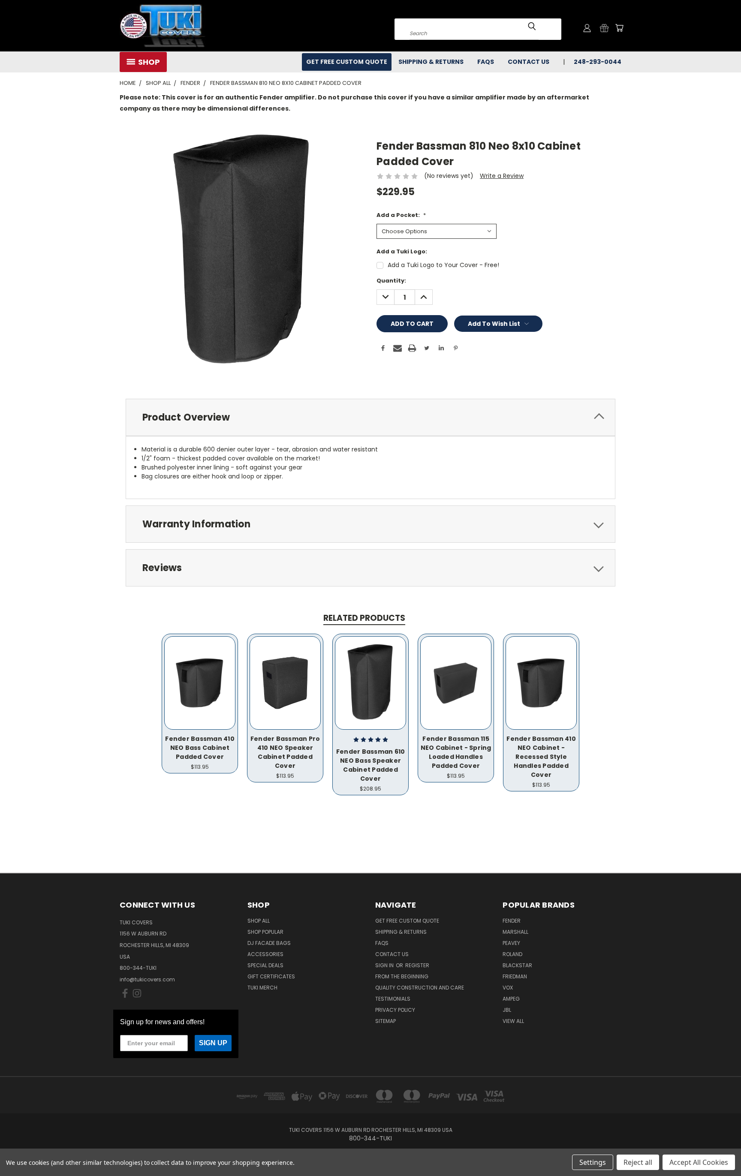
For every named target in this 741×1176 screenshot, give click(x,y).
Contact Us (528, 61)
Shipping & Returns (431, 61)
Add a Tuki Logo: (402, 251)
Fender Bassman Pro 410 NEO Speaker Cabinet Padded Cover (285, 752)
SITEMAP (385, 1021)
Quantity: (391, 281)
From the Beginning (401, 976)
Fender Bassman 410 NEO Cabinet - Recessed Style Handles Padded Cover (541, 756)
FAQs (485, 61)
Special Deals (265, 965)
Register (417, 965)
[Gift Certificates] (604, 28)
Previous (718, 1149)
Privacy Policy (395, 1010)
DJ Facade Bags (269, 943)
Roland (512, 954)
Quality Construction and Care (419, 987)
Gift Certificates (271, 976)
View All (513, 1021)
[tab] (370, 417)
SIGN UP (213, 1043)
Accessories (265, 954)
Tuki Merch (262, 987)
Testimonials (392, 998)
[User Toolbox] (587, 28)
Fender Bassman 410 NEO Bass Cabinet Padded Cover (200, 747)
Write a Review (502, 175)
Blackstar (517, 965)
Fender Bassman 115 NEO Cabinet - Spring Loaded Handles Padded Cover (456, 752)
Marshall (515, 931)
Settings (592, 1162)
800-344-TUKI (138, 967)
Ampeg (511, 998)
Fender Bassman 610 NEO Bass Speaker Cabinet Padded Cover (370, 765)
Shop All (258, 920)
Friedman (515, 976)
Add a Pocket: (401, 215)
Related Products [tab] (364, 618)
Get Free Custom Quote (346, 61)
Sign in (385, 965)
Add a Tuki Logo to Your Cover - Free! (443, 265)
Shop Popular (265, 931)
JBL (507, 1010)
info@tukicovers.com (147, 979)
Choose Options (200, 682)
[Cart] (619, 28)
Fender (512, 920)
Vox (508, 987)
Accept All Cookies (698, 1162)
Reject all (638, 1162)
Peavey (511, 943)
